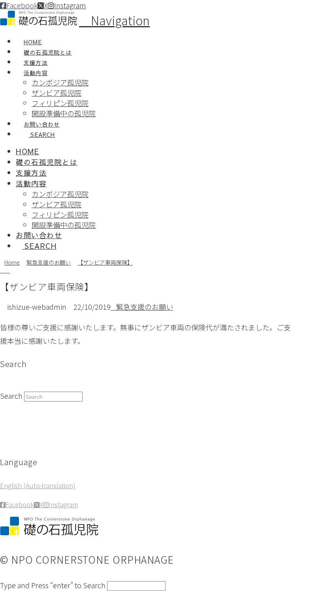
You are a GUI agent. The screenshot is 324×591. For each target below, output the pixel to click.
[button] (114, 20)
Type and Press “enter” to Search (52, 585)
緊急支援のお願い (144, 306)
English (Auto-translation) (37, 485)
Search (11, 395)
